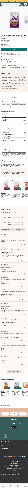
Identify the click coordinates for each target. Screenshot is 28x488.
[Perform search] (3, 4)
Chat (5, 413)
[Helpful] (22, 244)
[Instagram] (11, 423)
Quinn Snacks (4, 40)
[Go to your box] (25, 4)
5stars (5, 215)
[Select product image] (14, 20)
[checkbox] (14, 215)
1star (5, 224)
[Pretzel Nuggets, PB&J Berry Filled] (6, 186)
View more (24, 67)
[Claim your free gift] (21, 4)
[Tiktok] (16, 423)
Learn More (15, 61)
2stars (5, 222)
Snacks (11, 7)
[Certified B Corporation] (8, 436)
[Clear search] (18, 4)
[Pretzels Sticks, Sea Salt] (16, 385)
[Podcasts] (19, 423)
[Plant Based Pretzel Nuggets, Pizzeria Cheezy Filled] (16, 186)
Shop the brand (23, 106)
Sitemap (14, 470)
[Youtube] (14, 423)
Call (14, 413)
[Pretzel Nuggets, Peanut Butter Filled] (6, 385)
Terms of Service (14, 459)
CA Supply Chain (14, 465)
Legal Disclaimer (5, 176)
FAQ (23, 413)
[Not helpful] (24, 244)
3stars (5, 219)
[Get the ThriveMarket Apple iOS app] (14, 427)
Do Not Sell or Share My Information (14, 466)
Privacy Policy (14, 461)
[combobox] (10, 4)
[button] (25, 4)
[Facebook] (8, 423)
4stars (5, 217)
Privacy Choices (14, 463)
